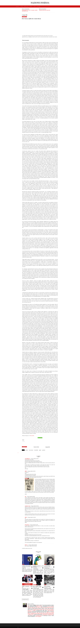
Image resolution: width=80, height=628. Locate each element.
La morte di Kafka (47, 565)
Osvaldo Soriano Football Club (38, 609)
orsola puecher (46, 587)
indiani (25, 16)
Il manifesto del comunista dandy (36, 613)
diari (23, 16)
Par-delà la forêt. (51, 613)
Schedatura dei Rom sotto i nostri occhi (44, 10)
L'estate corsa (30, 614)
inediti (23, 564)
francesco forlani (35, 587)
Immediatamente (39, 615)
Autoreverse (30, 611)
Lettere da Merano (47, 586)
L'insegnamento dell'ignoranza (47, 614)
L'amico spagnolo (38, 616)
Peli (43, 613)
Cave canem (37, 607)
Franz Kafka (32, 435)
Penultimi (46, 613)
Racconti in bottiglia (32, 610)
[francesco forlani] (25, 610)
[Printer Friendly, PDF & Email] (40, 438)
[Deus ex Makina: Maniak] (38, 580)
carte (34, 564)
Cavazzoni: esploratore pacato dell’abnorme (38, 566)
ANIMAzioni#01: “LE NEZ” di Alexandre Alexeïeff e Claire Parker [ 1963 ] (30, 10)
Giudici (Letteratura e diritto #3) (27, 587)
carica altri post (24, 599)
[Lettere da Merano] (49, 580)
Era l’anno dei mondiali (49, 609)
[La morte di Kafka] (49, 559)
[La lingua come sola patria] (27, 559)
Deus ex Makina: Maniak (37, 586)
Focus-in (38, 606)
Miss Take (51, 607)
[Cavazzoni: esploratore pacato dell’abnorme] (38, 559)
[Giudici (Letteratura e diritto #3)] (27, 580)
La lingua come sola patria (26, 565)
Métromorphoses (51, 610)
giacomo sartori (24, 588)
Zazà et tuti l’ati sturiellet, (44, 607)
